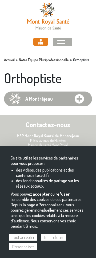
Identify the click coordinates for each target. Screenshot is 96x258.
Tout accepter (23, 237)
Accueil (9, 60)
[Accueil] (48, 15)
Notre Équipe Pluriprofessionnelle (44, 60)
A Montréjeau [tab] (39, 99)
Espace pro (40, 42)
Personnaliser (23, 246)
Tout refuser (53, 237)
